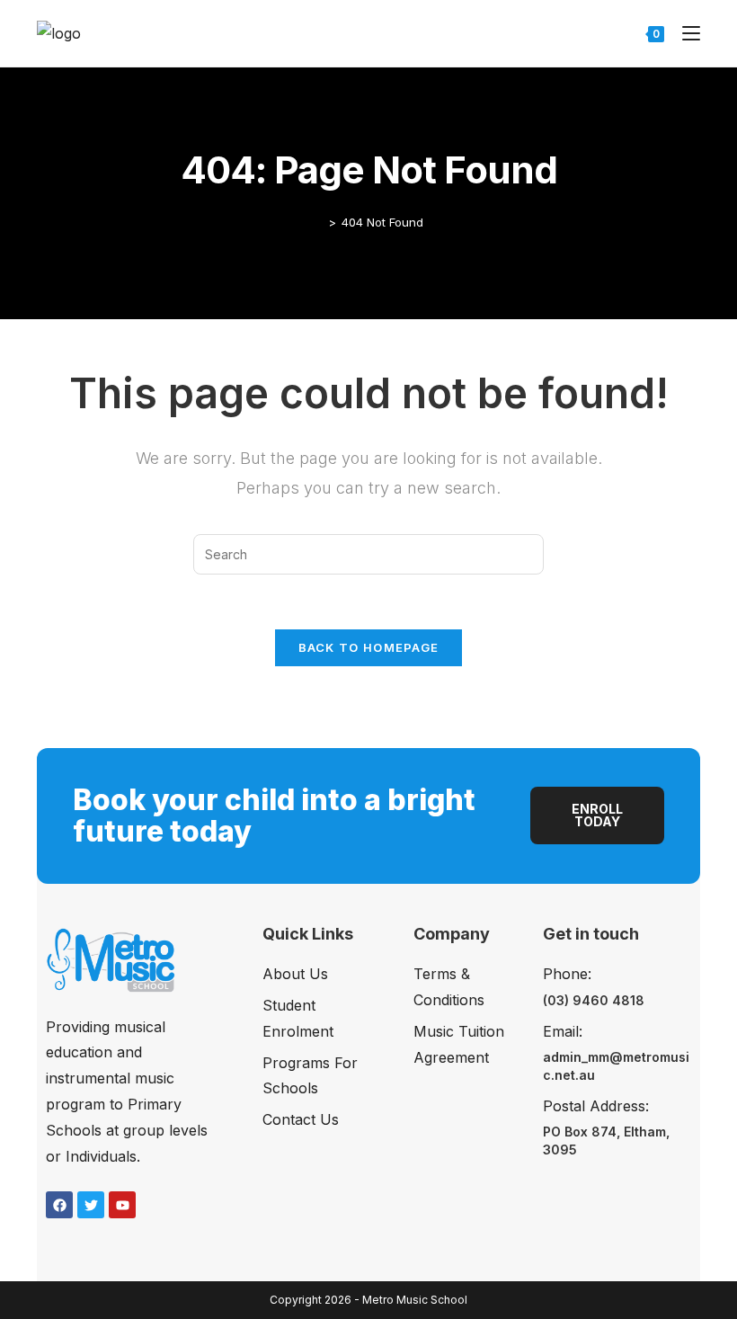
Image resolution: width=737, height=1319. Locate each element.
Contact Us (300, 1119)
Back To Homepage (369, 647)
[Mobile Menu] (684, 32)
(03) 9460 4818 (593, 1000)
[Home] (319, 222)
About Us (295, 974)
